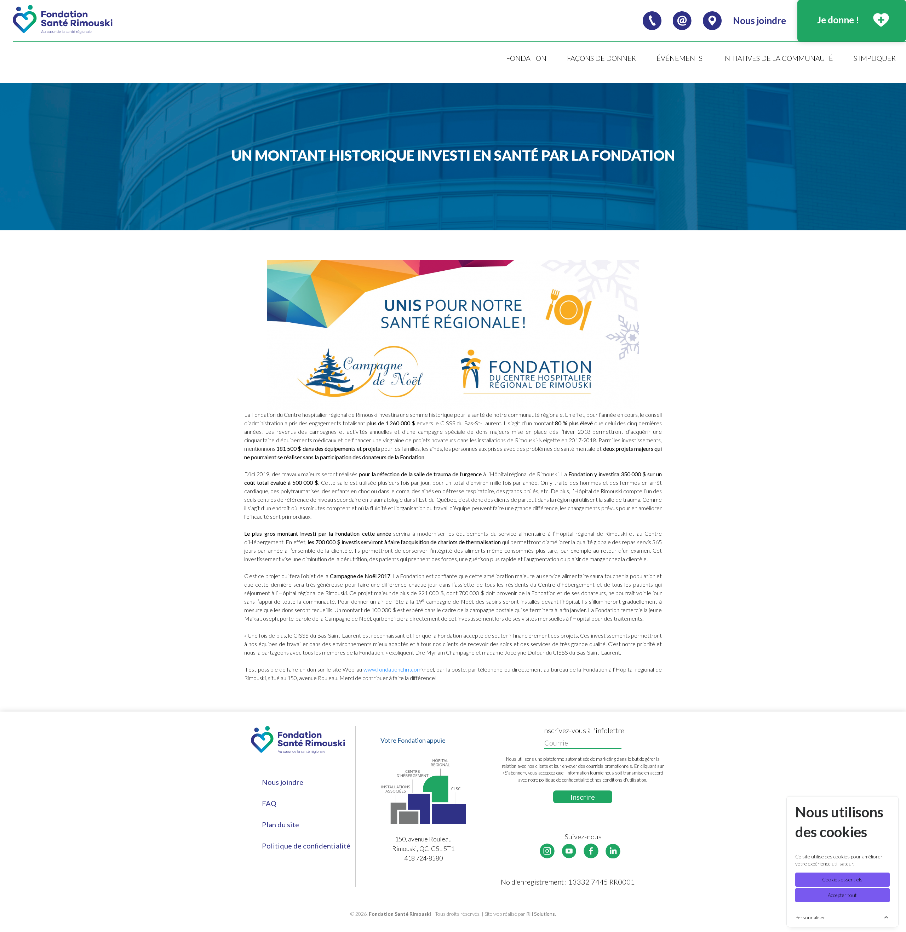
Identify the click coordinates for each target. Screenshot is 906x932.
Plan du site (280, 824)
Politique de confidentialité (306, 845)
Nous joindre (282, 782)
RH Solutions (540, 914)
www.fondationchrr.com (392, 669)
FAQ (269, 803)
